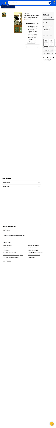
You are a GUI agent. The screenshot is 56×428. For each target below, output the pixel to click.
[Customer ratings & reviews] (39, 226)
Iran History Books (31, 257)
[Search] (49, 3)
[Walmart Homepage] (5, 3)
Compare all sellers (47, 60)
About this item (6, 178)
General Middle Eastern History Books (35, 252)
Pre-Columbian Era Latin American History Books (13, 255)
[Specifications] (39, 186)
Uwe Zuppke (26, 13)
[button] (17, 22)
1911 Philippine (6, 247)
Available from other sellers (48, 19)
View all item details (31, 43)
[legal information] (51, 17)
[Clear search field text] (47, 3)
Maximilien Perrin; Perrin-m (33, 245)
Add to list (49, 53)
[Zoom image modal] (19, 20)
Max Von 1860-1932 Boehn (33, 250)
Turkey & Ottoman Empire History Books (11, 257)
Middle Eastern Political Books (34, 255)
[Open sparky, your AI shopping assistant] (52, 424)
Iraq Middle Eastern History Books (9, 252)
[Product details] (39, 183)
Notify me (46, 29)
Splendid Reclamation (7, 245)
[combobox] (29, 3)
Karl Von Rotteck (6, 250)
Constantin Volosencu (32, 247)
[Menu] (2, 3)
